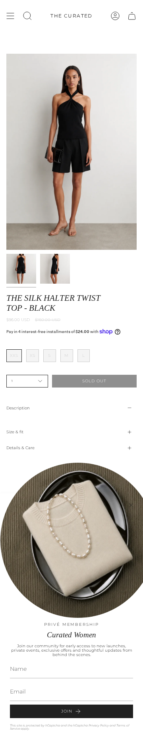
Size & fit (14, 432)
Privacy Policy (99, 725)
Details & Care (20, 448)
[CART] (132, 16)
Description (18, 408)
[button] (27, 16)
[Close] (131, 505)
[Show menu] (10, 16)
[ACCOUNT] (115, 16)
